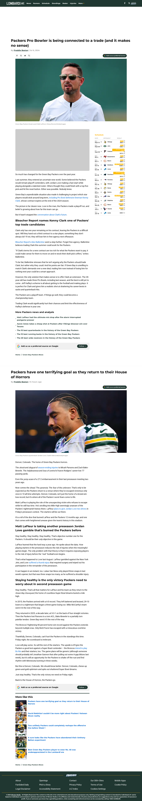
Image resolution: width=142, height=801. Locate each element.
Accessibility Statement (49, 789)
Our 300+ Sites (97, 780)
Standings (56, 3)
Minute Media (16, 795)
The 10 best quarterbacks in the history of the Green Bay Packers (47, 330)
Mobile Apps (120, 780)
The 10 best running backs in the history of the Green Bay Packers (48, 334)
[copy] (29, 55)
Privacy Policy (75, 785)
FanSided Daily (22, 785)
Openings (43, 780)
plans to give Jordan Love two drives (70, 509)
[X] (129, 3)
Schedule (46, 3)
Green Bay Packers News (33, 355)
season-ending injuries (48, 467)
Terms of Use (96, 785)
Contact (72, 780)
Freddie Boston (21, 50)
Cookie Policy (121, 785)
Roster (65, 3)
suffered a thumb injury (39, 562)
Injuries (73, 3)
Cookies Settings (98, 789)
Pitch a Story (45, 785)
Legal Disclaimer (22, 789)
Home (17, 355)
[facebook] (124, 3)
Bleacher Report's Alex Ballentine (30, 242)
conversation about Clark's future (52, 215)
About (18, 780)
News (28, 3)
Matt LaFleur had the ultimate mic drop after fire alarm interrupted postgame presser (49, 318)
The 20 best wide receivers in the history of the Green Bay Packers (48, 338)
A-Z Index (73, 789)
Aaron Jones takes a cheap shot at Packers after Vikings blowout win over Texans (52, 325)
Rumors (36, 3)
